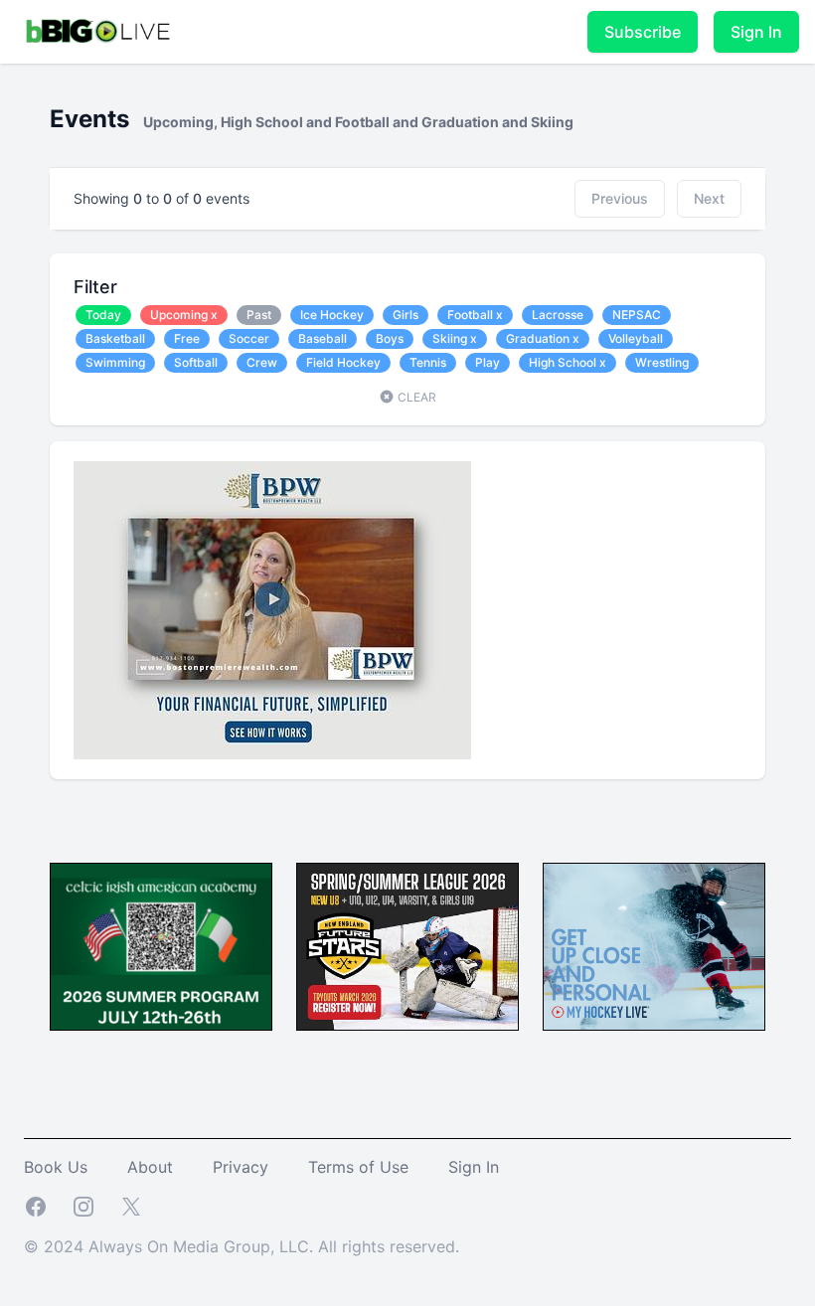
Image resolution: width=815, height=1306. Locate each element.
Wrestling (662, 362)
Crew (261, 362)
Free (187, 338)
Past (258, 314)
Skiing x (454, 338)
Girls (405, 314)
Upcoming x (184, 314)
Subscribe (642, 32)
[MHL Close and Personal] (654, 947)
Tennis (427, 362)
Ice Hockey (332, 314)
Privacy (240, 1167)
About (150, 1167)
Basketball (115, 338)
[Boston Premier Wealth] (407, 610)
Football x (475, 314)
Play (487, 362)
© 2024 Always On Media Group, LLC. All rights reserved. (241, 1246)
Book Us (55, 1167)
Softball (196, 362)
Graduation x (542, 338)
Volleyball (635, 338)
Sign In (756, 32)
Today (103, 314)
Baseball (322, 338)
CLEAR (415, 397)
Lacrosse (557, 314)
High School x (567, 362)
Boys (390, 338)
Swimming (115, 362)
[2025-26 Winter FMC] (407, 947)
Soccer (249, 338)
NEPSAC (636, 314)
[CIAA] (161, 947)
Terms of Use (358, 1167)
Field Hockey (343, 362)
